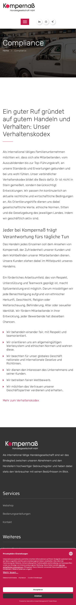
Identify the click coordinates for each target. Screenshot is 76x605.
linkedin (39, 22)
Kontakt (7, 522)
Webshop (8, 505)
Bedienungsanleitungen (16, 513)
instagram (46, 22)
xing (52, 22)
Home (6, 50)
